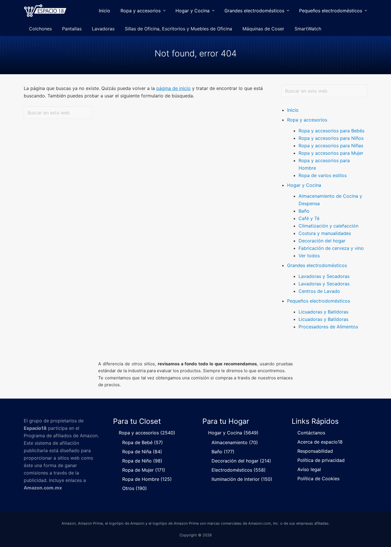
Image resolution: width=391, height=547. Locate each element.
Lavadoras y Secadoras (324, 276)
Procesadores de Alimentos (328, 327)
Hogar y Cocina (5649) (233, 433)
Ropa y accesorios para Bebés (331, 131)
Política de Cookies (318, 478)
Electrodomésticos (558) (239, 470)
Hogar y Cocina (304, 185)
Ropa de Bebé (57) (142, 442)
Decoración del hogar (322, 241)
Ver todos (309, 255)
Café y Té (309, 218)
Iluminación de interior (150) (242, 479)
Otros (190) (134, 488)
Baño (304, 211)
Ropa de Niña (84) (142, 451)
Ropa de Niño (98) (142, 461)
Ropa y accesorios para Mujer (331, 153)
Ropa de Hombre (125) (147, 479)
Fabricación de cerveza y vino (331, 248)
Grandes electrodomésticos (317, 265)
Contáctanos (311, 433)
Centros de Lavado (319, 291)
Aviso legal (309, 469)
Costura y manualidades (325, 233)
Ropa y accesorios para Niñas (331, 145)
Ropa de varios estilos (323, 175)
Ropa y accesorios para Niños (331, 138)
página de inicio (173, 88)
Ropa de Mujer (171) (143, 470)
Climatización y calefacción (328, 226)
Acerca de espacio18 (320, 442)
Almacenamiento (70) (235, 442)
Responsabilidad (315, 451)
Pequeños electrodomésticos (318, 301)
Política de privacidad (321, 460)
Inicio (293, 110)
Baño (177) (223, 451)
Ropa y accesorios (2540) (147, 433)
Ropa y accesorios (307, 120)
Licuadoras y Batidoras (323, 312)
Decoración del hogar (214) (241, 461)
